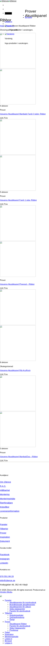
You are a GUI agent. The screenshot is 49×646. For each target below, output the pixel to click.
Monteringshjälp (7, 499)
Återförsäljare (6, 503)
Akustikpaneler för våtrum (20, 607)
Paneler (3, 524)
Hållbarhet (5, 490)
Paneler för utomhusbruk (20, 611)
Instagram (5, 559)
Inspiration (5, 537)
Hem (2, 26)
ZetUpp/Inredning (17, 617)
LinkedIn (4, 563)
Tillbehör (4, 529)
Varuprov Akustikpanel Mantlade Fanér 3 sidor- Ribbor (23, 114)
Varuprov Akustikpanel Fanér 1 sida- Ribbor (18, 200)
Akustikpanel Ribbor (18, 624)
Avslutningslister (16, 615)
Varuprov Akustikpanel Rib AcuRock (15, 370)
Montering (5, 494)
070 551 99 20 (7, 576)
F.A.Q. (3, 486)
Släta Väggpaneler (17, 628)
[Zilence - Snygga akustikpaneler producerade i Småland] (8, 1)
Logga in (8, 643)
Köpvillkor (4, 507)
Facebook (4, 554)
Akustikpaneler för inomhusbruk (23, 602)
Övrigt (12, 620)
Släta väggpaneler (17, 609)
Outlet (7, 632)
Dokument (5, 541)
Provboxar (14, 630)
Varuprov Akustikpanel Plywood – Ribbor (17, 284)
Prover (8, 26)
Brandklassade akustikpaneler (22, 605)
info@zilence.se (7, 580)
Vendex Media (6, 592)
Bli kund (8, 641)
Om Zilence (5, 482)
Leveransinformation (9, 511)
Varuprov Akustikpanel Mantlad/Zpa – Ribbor (19, 457)
